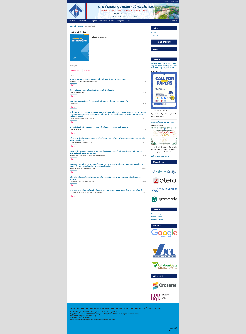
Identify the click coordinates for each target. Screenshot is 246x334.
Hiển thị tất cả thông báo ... (160, 156)
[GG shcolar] (164, 237)
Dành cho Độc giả (156, 214)
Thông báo (93, 21)
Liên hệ (130, 21)
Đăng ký (167, 1)
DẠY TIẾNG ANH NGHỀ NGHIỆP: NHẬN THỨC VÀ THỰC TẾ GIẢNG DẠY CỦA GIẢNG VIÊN (99, 101)
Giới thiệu (72, 21)
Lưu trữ (111, 21)
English (153, 32)
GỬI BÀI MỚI (164, 42)
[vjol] (164, 257)
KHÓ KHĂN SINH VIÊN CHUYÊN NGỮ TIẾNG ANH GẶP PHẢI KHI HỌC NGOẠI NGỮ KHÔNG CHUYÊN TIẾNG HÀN (106, 190)
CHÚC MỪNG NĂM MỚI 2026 (162, 122)
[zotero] (164, 184)
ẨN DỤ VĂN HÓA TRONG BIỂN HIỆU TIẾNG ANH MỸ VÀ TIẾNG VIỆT (92, 90)
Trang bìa (76, 70)
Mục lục (87, 70)
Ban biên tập (83, 21)
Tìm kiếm (174, 21)
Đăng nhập (174, 1)
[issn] (162, 300)
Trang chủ (73, 26)
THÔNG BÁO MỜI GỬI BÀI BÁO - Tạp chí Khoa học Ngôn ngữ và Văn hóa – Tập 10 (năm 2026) (164, 66)
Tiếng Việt (154, 35)
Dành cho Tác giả (156, 217)
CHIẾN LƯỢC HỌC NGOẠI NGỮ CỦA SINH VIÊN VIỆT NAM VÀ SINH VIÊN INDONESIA (97, 79)
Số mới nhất (103, 21)
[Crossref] (164, 291)
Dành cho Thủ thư (157, 219)
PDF (74, 85)
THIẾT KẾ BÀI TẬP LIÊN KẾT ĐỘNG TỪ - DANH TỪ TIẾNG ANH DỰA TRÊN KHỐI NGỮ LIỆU (99, 127)
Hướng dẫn (120, 21)
